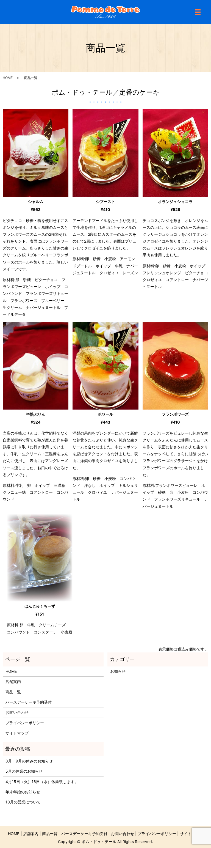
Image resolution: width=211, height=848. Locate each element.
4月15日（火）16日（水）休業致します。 (41, 781)
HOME (8, 78)
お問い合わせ (17, 712)
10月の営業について (23, 802)
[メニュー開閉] (198, 12)
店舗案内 (13, 681)
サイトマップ (17, 733)
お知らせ (118, 671)
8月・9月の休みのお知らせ (29, 761)
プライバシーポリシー (24, 722)
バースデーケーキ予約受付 (28, 702)
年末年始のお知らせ (22, 791)
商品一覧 (13, 692)
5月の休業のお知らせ (24, 771)
